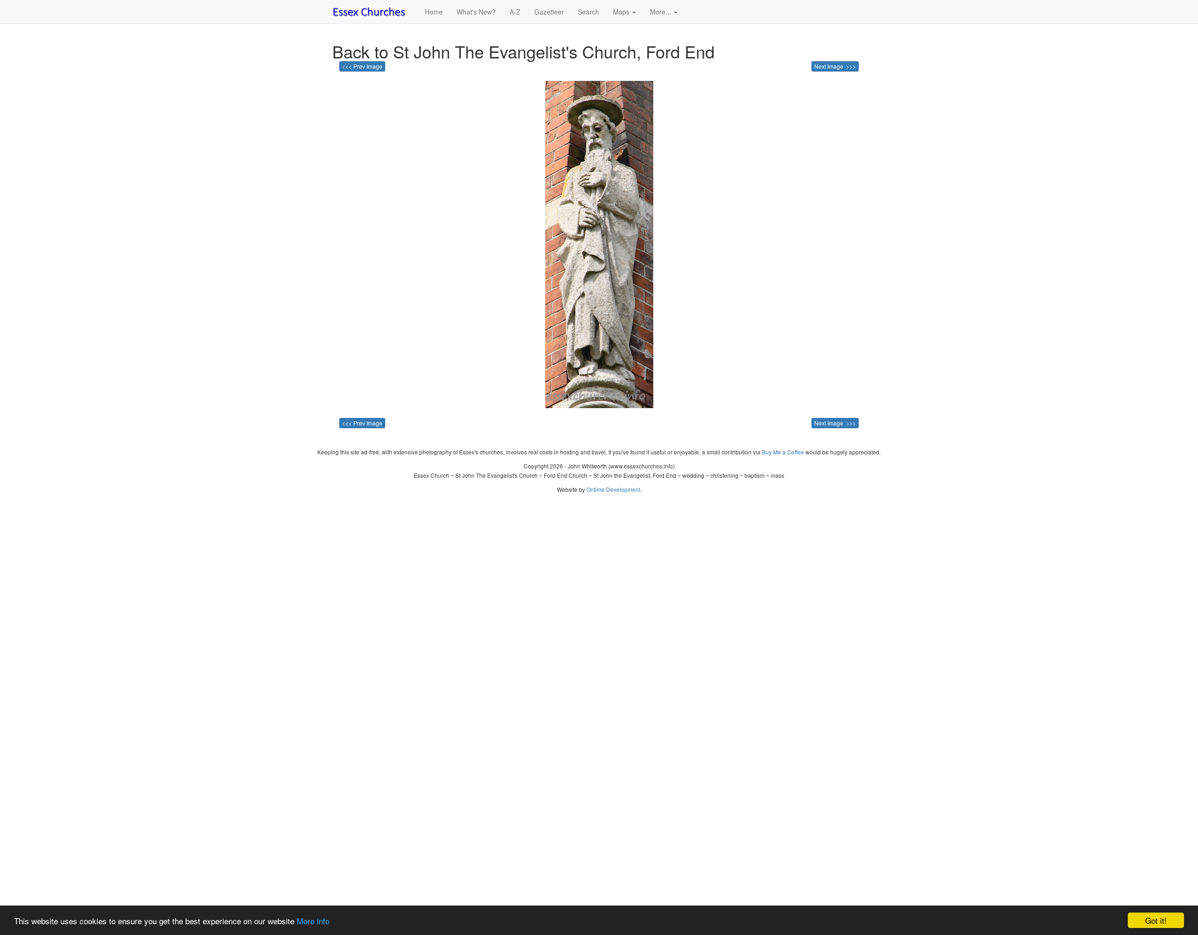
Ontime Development (613, 489)
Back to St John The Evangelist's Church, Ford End (523, 51)
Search (588, 11)
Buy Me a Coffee (783, 452)
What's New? (476, 11)
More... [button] (661, 11)
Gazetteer (549, 11)
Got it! (1156, 920)
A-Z (515, 11)
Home (434, 11)
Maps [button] (622, 11)
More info (313, 921)
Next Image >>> (835, 66)
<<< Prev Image (362, 66)
